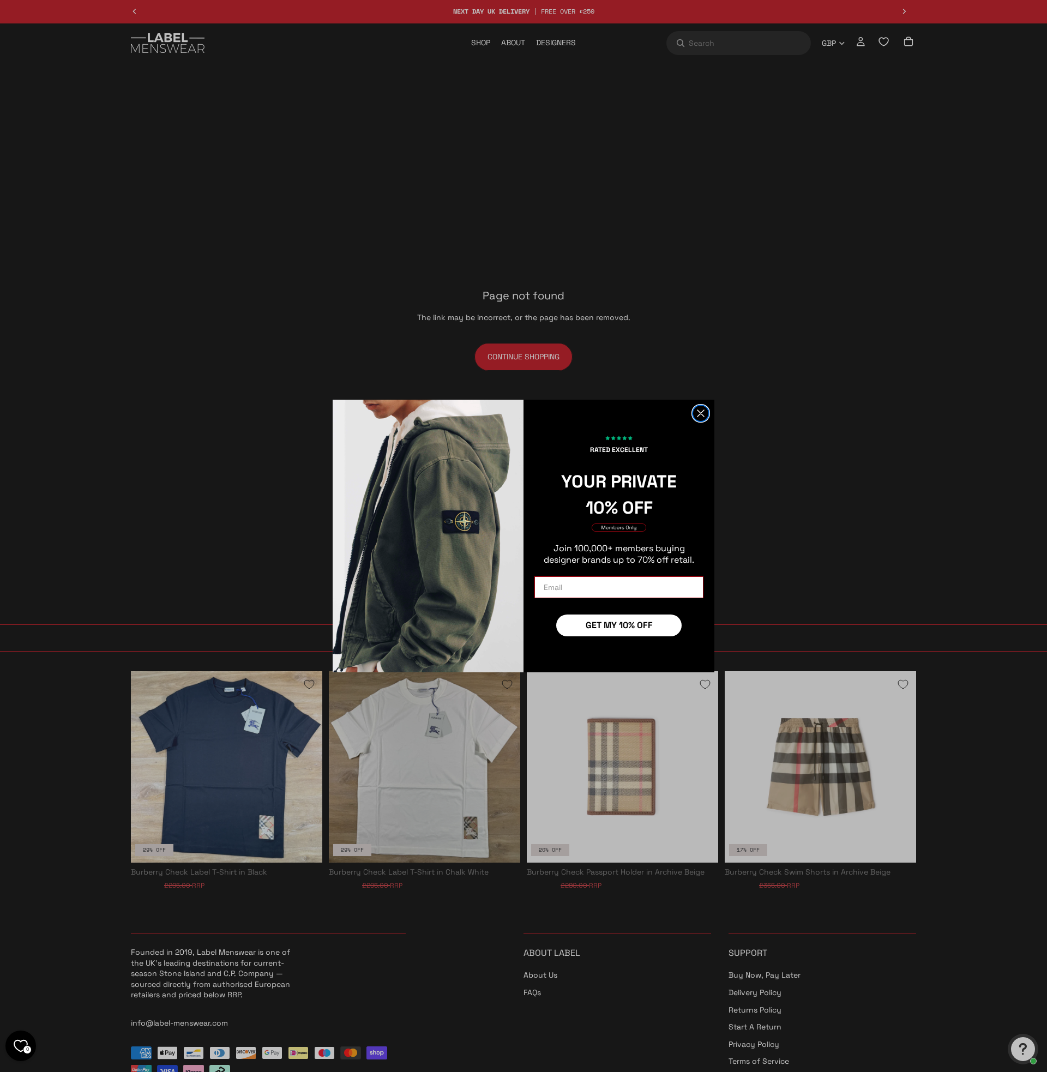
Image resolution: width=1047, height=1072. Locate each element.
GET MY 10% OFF (619, 625)
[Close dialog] (701, 413)
